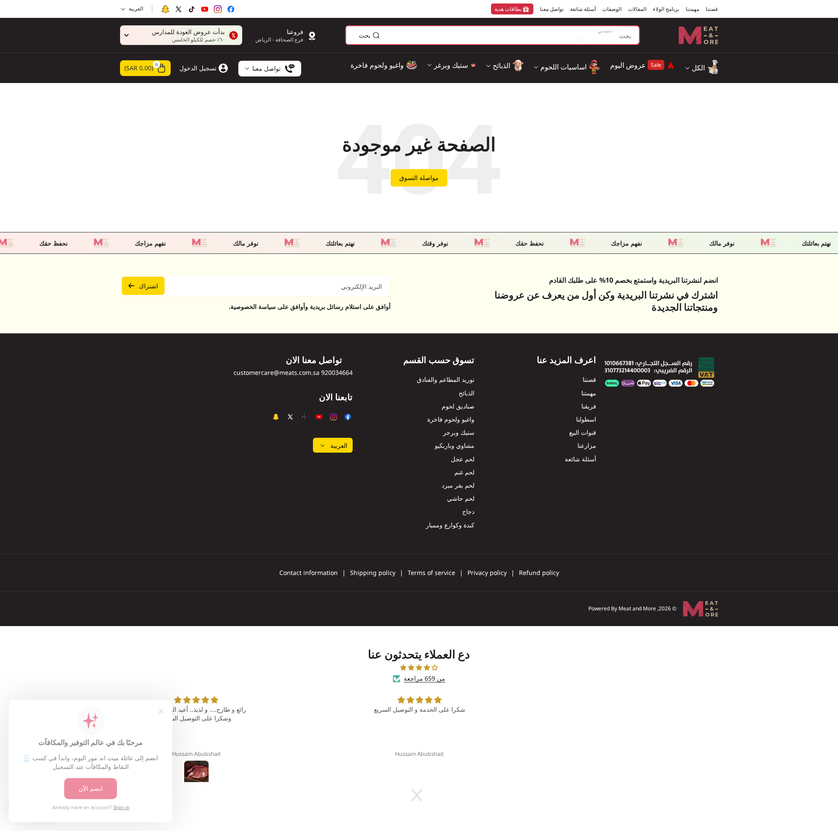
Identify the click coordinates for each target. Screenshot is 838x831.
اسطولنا (586, 419)
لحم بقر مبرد (458, 485)
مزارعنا (586, 445)
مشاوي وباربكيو (454, 445)
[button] (145, 68)
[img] (419, 667)
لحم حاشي (460, 498)
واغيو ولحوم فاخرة (450, 419)
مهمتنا (588, 393)
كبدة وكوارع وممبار (450, 525)
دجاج (468, 511)
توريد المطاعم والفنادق (445, 379)
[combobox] (492, 35)
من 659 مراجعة (424, 678)
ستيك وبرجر (458, 432)
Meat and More (637, 608)
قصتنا (589, 379)
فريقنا (588, 406)
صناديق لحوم (458, 406)
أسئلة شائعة (580, 459)
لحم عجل (462, 459)
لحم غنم (464, 472)
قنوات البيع (582, 432)
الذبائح (466, 393)
